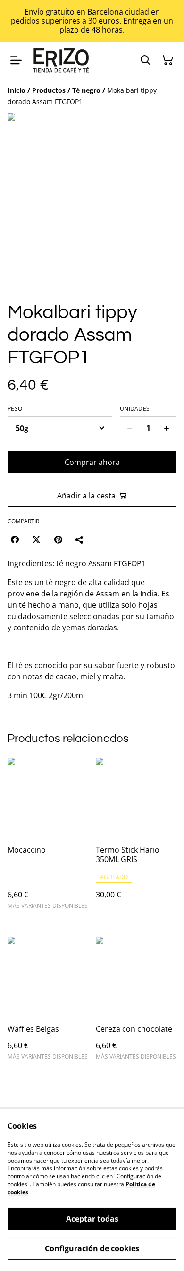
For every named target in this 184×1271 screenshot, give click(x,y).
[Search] (145, 60)
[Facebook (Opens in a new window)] (15, 539)
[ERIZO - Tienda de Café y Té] (61, 60)
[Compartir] (80, 539)
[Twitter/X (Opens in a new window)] (36, 539)
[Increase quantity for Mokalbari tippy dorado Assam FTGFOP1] (166, 428)
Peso (15, 409)
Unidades (135, 409)
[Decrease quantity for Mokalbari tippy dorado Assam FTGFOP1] (129, 428)
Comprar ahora (92, 462)
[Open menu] (16, 60)
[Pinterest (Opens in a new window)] (58, 539)
